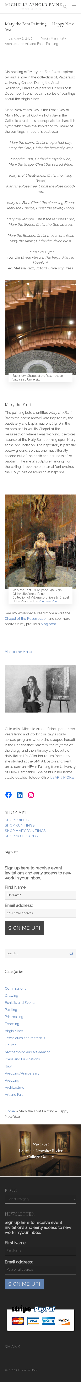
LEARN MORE (62, 777)
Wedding (12, 1080)
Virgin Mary (49, 38)
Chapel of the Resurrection (26, 618)
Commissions (15, 988)
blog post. (49, 624)
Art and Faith (34, 44)
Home (10, 1111)
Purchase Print (48, 601)
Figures (10, 1045)
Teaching (12, 1024)
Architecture (14, 44)
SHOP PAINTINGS (20, 825)
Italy (62, 38)
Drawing (11, 995)
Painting (52, 44)
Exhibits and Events (20, 1002)
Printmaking (14, 1017)
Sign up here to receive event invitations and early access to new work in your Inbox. (38, 872)
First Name (15, 887)
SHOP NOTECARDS (21, 836)
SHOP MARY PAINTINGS (25, 831)
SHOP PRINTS (17, 820)
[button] (74, 7)
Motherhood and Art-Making (27, 1052)
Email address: (19, 905)
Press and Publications (22, 1059)
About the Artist (18, 651)
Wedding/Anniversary (22, 1073)
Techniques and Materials (25, 1038)
